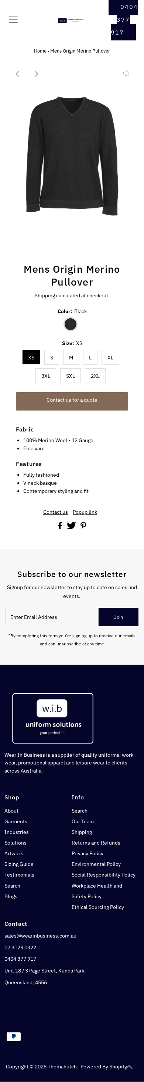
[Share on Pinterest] (83, 527)
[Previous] (18, 74)
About (11, 810)
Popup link (85, 512)
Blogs (10, 896)
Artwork (13, 853)
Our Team (83, 821)
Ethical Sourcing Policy (98, 907)
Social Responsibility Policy (104, 874)
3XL (45, 376)
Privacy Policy (87, 853)
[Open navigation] (19, 20)
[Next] (36, 74)
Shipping (45, 295)
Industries (16, 832)
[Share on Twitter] (72, 527)
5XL (70, 376)
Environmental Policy (96, 864)
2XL (95, 376)
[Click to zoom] (126, 74)
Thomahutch (62, 1066)
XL (110, 357)
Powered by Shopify (103, 1066)
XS (31, 357)
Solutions (15, 842)
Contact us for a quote (72, 400)
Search (12, 885)
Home (40, 51)
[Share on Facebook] (60, 527)
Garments (15, 821)
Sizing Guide (19, 864)
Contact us (55, 512)
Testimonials (19, 874)
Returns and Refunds (96, 842)
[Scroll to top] (129, 1067)
